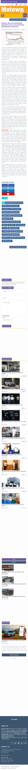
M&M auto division (7, 218)
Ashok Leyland (15, 212)
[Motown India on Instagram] (20, 4)
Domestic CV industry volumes (11, 206)
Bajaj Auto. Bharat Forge (17, 237)
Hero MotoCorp (20, 225)
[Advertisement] (14, 264)
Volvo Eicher (6, 212)
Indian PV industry (7, 215)
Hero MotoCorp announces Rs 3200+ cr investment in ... (14, 472)
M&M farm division (14, 228)
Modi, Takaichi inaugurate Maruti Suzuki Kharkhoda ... (12, 455)
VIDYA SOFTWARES (12, 768)
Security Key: (6, 315)
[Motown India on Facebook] (8, 4)
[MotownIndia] (14, 10)
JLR (12, 231)
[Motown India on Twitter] (12, 4)
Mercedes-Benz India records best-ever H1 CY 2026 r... (14, 422)
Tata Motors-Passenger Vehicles (11, 221)
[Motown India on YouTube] (16, 4)
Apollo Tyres (6, 237)
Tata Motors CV (7, 209)
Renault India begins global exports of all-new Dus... (13, 488)
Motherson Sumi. (7, 241)
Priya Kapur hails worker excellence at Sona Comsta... (12, 405)
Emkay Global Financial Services (14, 202)
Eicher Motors (16, 209)
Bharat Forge (18, 231)
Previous (17, 19)
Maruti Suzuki (17, 215)
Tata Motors (6, 231)
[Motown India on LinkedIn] (25, 4)
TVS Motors (11, 225)
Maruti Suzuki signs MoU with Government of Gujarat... (13, 505)
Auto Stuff (6, 623)
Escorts (5, 228)
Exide (4, 234)
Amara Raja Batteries (13, 234)
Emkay (4, 225)
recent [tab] (13, 559)
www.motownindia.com (7, 736)
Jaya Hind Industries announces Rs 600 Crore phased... (12, 373)
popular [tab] (14, 562)
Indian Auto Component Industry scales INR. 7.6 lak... (13, 438)
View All (24, 19)
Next (11, 19)
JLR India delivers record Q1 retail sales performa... (14, 389)
